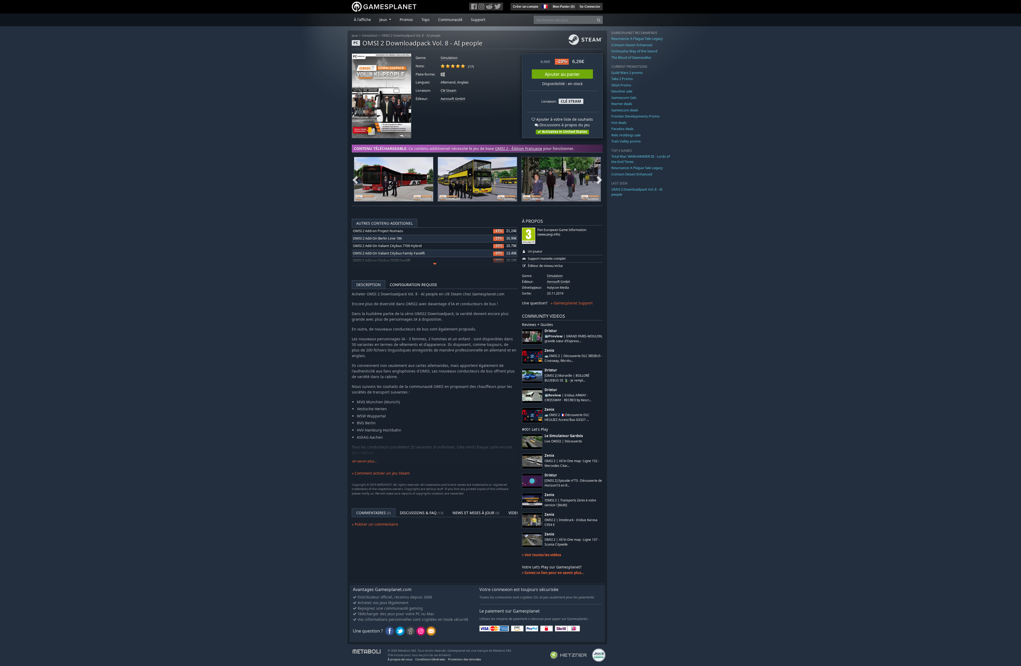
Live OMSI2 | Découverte (563, 441)
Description (368, 284)
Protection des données (464, 659)
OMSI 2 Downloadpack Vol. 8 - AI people (411, 35)
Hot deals (618, 122)
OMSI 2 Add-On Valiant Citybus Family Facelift (389, 253)
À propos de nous (400, 659)
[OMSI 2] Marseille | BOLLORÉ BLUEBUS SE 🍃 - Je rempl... (567, 378)
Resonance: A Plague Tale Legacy (637, 38)
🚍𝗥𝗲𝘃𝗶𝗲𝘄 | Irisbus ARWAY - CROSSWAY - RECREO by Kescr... (568, 397)
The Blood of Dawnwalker (631, 57)
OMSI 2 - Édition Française (518, 148)
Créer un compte (525, 7)
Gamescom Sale (623, 97)
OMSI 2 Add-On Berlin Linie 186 (377, 238)
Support (478, 19)
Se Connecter (590, 7)
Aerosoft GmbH (453, 99)
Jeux (355, 35)
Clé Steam (448, 90)
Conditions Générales (430, 659)
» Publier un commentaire (375, 524)
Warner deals (621, 103)
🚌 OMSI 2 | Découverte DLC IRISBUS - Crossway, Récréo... (573, 358)
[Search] (599, 20)
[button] (544, 6)
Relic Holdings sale (626, 135)
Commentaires (373, 512)
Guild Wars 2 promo (627, 72)
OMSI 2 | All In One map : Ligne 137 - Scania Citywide (572, 542)
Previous (355, 179)
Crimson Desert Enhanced (631, 45)
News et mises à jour (476, 512)
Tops (425, 19)
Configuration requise (413, 284)
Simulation (370, 35)
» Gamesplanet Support (572, 302)
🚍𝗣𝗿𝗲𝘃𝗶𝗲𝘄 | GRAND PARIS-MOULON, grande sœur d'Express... (573, 338)
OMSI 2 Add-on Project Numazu (378, 231)
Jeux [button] (383, 19)
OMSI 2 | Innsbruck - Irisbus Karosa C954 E (571, 522)
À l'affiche (362, 19)
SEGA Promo (621, 85)
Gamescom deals (624, 110)
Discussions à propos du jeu (564, 124)
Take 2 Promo (622, 78)
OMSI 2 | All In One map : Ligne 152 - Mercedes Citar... (572, 463)
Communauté (450, 19)
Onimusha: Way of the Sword (634, 51)
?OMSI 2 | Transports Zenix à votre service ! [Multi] (570, 502)
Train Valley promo (626, 141)
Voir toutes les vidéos (542, 554)
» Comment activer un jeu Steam (381, 473)
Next (599, 179)
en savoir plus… (364, 461)
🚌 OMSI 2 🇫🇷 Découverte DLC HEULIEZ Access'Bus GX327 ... (567, 417)
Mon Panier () (564, 7)
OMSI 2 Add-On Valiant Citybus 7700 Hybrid (387, 246)
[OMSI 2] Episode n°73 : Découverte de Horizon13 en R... (573, 483)
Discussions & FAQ (421, 512)
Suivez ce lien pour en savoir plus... (554, 572)
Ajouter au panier (562, 74)
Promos (406, 19)
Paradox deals (622, 128)
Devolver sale (621, 91)
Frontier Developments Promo (635, 116)
